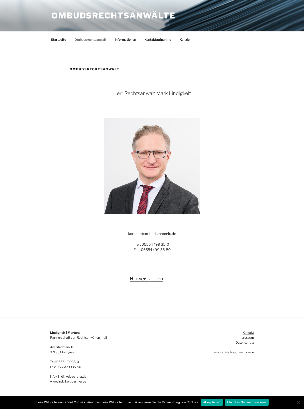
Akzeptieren (212, 402)
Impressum (246, 337)
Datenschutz (245, 342)
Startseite (58, 39)
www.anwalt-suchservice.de (234, 352)
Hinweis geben (146, 278)
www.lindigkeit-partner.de (68, 381)
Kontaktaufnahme (157, 39)
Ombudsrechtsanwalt (90, 39)
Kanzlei (185, 39)
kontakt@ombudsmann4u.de (152, 234)
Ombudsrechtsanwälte (113, 15)
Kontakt (248, 332)
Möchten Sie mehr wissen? (246, 402)
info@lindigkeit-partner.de (68, 376)
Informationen (125, 39)
